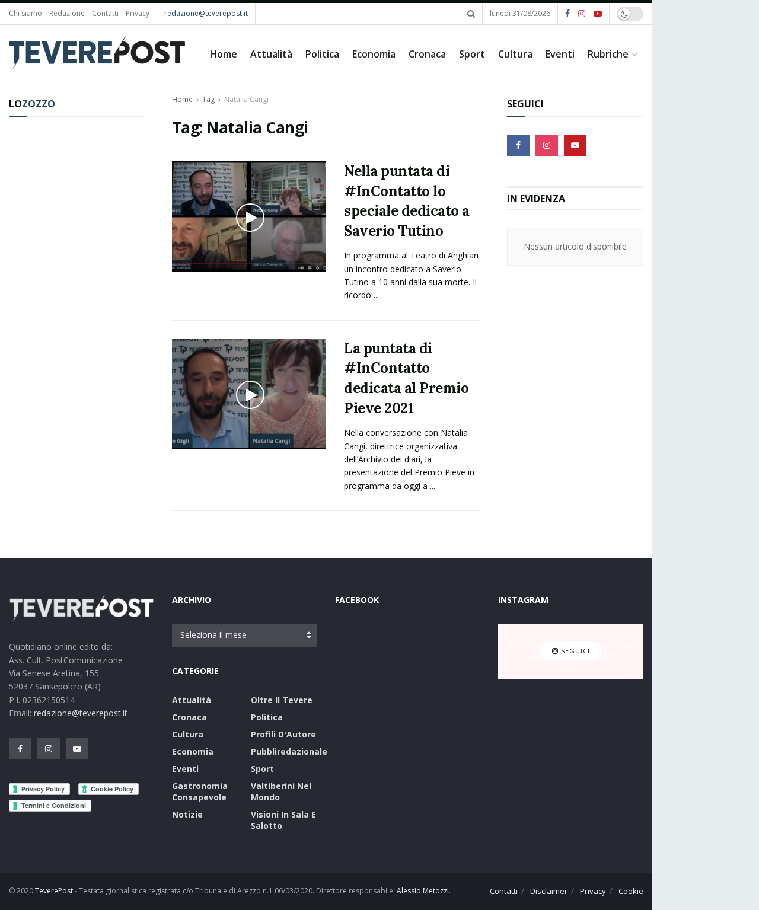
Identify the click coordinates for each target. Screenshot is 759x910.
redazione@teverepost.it (206, 13)
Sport (472, 53)
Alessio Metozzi (423, 891)
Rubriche (608, 53)
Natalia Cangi (246, 99)
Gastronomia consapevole (200, 791)
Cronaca (427, 53)
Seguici (574, 650)
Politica (322, 53)
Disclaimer (548, 891)
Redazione (67, 13)
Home (223, 53)
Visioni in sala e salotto (283, 820)
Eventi (560, 53)
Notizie (187, 814)
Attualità (271, 53)
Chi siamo (25, 13)
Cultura (515, 53)
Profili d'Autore (283, 734)
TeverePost (54, 891)
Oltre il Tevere (281, 699)
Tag (208, 99)
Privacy (137, 13)
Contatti (105, 13)
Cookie (630, 891)
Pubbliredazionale (289, 751)
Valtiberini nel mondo (281, 791)
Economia (374, 53)
